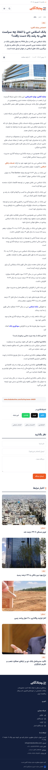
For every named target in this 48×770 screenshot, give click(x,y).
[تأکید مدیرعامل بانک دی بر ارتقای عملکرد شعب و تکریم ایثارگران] (24, 639)
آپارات (41, 722)
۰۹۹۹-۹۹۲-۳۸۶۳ (33, 753)
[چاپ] (4, 57)
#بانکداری (41, 425)
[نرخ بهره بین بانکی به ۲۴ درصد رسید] (24, 553)
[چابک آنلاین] (38, 8)
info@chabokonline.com (33, 743)
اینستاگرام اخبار (38, 726)
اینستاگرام (40, 719)
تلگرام (42, 415)
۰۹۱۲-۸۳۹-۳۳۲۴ (35, 750)
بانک (43, 23)
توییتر (34, 415)
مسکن (43, 528)
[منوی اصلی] (4, 8)
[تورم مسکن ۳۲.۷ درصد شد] (24, 510)
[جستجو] (9, 8)
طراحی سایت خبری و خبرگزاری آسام (33, 767)
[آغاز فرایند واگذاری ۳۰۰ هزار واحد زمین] (24, 596)
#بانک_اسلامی (17, 425)
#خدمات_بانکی (29, 425)
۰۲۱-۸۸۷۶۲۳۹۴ (33, 746)
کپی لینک (16, 415)
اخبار (40, 17)
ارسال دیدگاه (39, 476)
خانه (44, 17)
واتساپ (26, 415)
